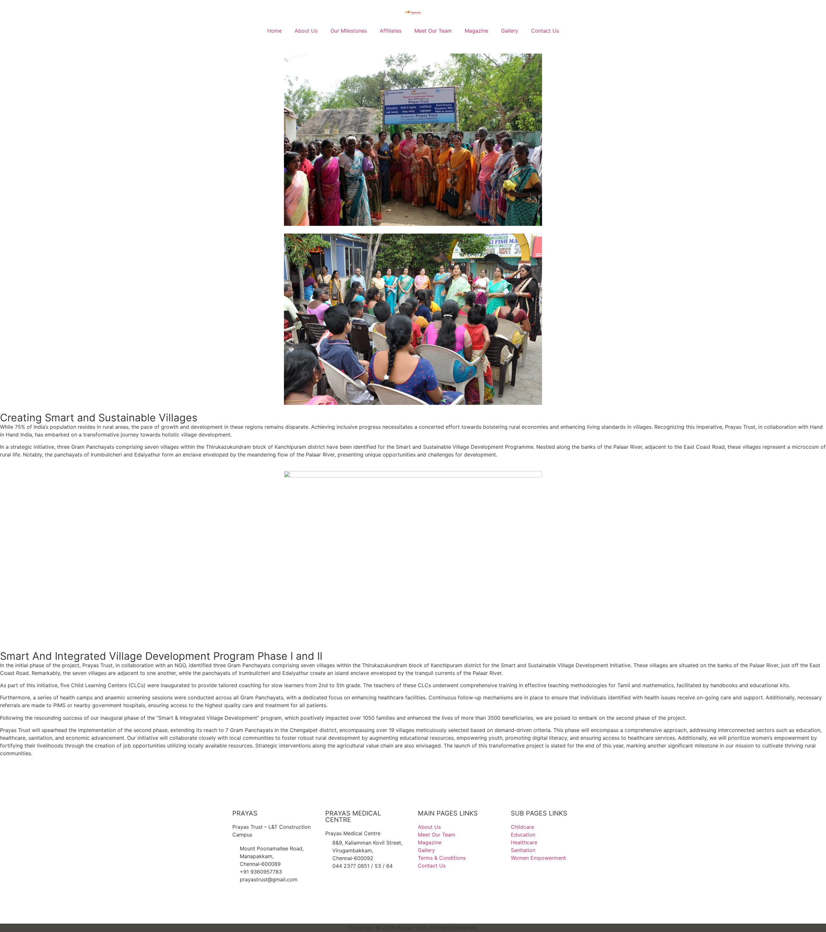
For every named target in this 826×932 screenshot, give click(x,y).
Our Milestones (348, 30)
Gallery (509, 30)
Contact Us (545, 30)
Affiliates (390, 30)
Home (274, 30)
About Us (306, 30)
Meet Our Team (433, 30)
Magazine (476, 30)
